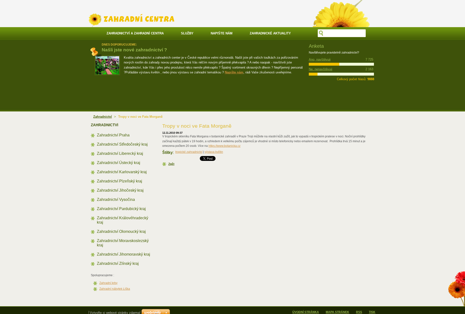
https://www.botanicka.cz (224, 146)
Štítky (167, 152)
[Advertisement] (211, 92)
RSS (359, 312)
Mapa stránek (337, 312)
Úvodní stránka (305, 312)
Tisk (372, 312)
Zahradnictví (102, 116)
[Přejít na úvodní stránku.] (131, 24)
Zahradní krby (108, 283)
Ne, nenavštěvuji (320, 69)
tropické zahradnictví (188, 152)
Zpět (171, 164)
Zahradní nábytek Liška (114, 288)
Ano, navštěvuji (320, 59)
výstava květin (214, 152)
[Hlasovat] (328, 64)
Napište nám (234, 72)
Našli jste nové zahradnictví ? (134, 49)
